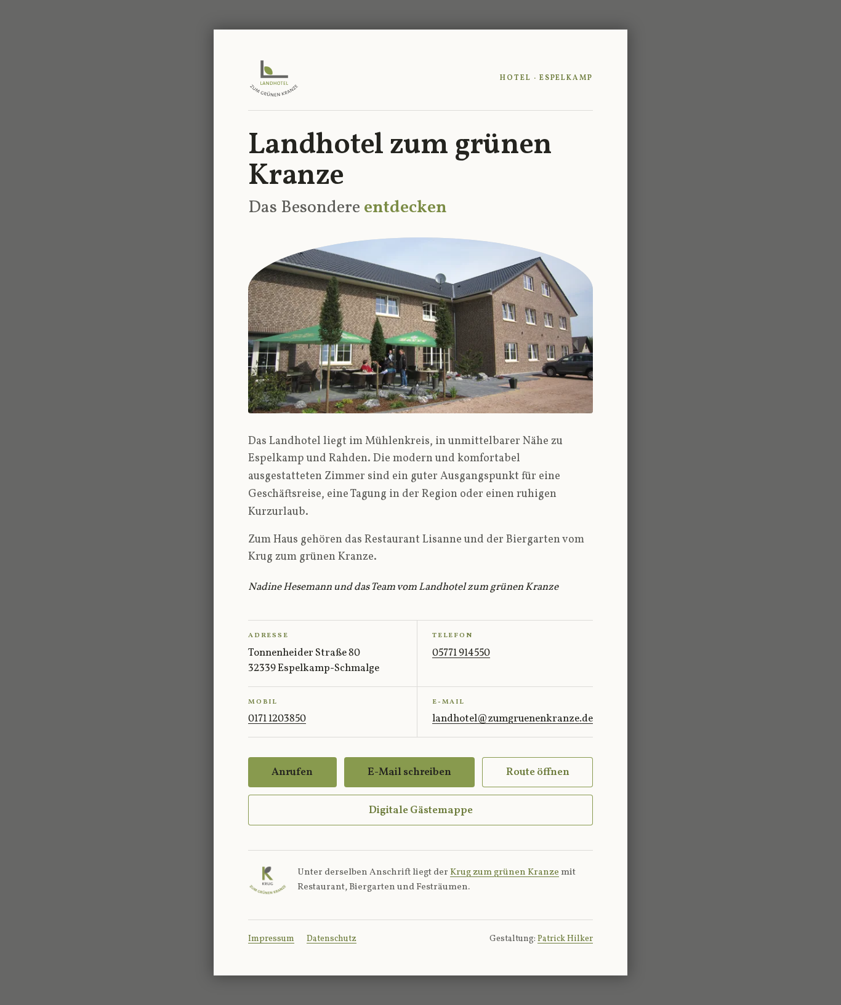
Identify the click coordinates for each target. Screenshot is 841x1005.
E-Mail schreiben (409, 772)
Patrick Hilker (565, 939)
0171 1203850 (277, 719)
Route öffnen (537, 772)
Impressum (271, 939)
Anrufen (292, 772)
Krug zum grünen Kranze (504, 872)
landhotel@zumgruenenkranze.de (512, 719)
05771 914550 (461, 653)
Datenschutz (331, 939)
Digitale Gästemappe (421, 810)
